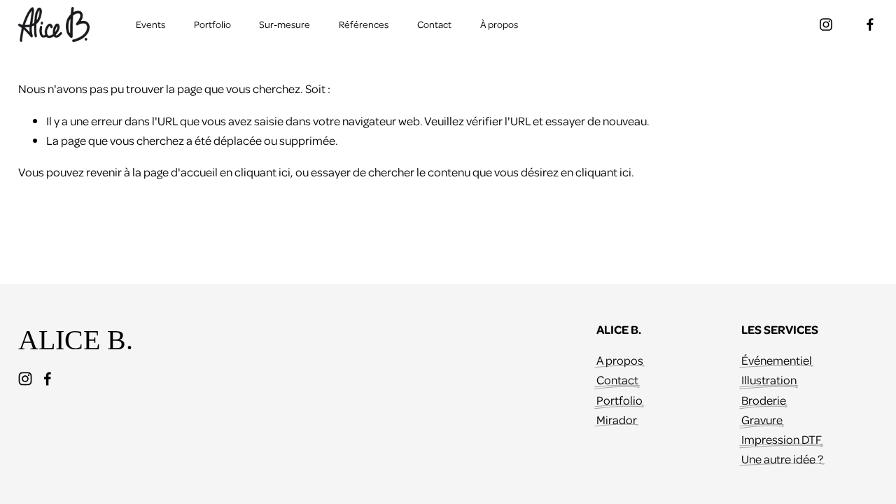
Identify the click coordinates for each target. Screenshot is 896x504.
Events (150, 24)
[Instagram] (826, 24)
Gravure (762, 419)
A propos (619, 360)
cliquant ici (262, 171)
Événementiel (776, 360)
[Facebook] (870, 24)
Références (363, 24)
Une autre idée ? (782, 458)
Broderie (763, 399)
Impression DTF (781, 439)
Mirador (616, 419)
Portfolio (212, 24)
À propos (499, 24)
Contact (434, 24)
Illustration (769, 379)
